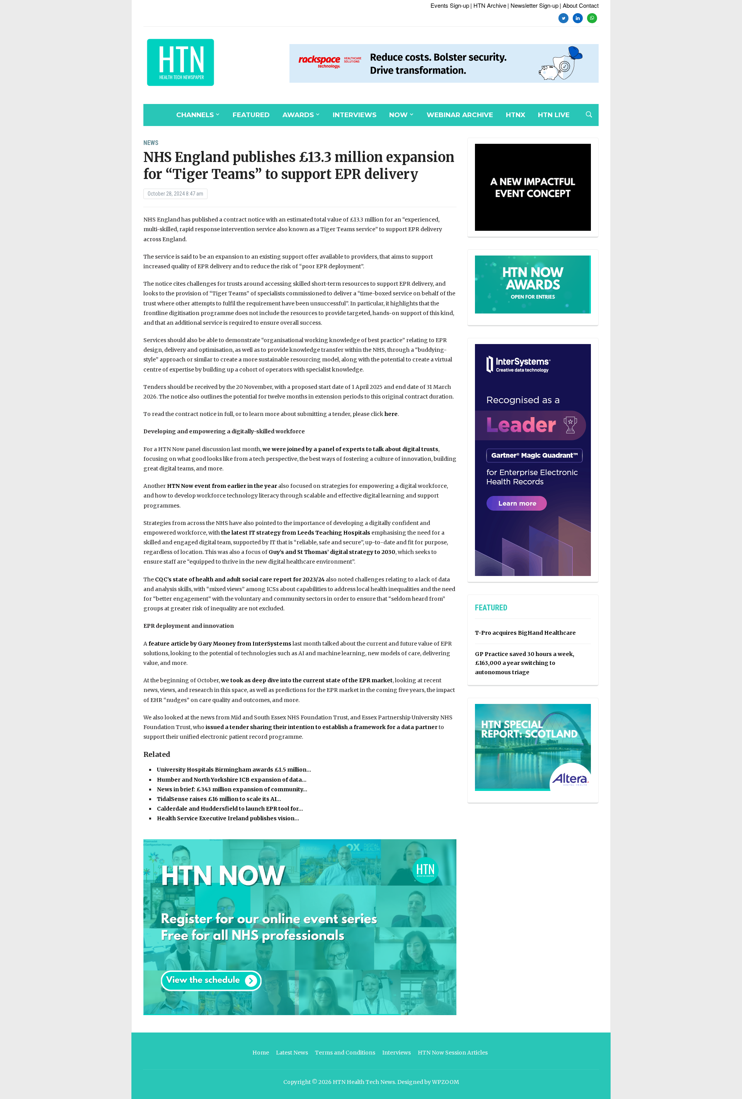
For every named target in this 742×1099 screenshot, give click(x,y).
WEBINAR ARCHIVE (460, 115)
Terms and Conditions (345, 1052)
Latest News (292, 1052)
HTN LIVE (554, 115)
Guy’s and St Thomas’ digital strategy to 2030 (332, 552)
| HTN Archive (488, 5)
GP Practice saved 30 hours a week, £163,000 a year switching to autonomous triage (524, 663)
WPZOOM (445, 1082)
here (391, 414)
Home (260, 1052)
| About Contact (579, 5)
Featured (251, 115)
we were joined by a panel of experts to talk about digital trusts (350, 449)
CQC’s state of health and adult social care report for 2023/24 (240, 579)
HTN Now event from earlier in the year (222, 485)
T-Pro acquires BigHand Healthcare (525, 632)
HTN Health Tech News (364, 1082)
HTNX (515, 115)
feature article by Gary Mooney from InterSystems (219, 643)
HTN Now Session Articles (453, 1052)
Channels (195, 115)
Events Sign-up (450, 5)
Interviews (354, 115)
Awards (298, 115)
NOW (398, 115)
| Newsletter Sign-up (532, 5)
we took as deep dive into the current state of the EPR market (307, 680)
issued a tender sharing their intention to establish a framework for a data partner (321, 727)
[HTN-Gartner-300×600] (533, 459)
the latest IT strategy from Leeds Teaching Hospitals (295, 532)
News (150, 143)
